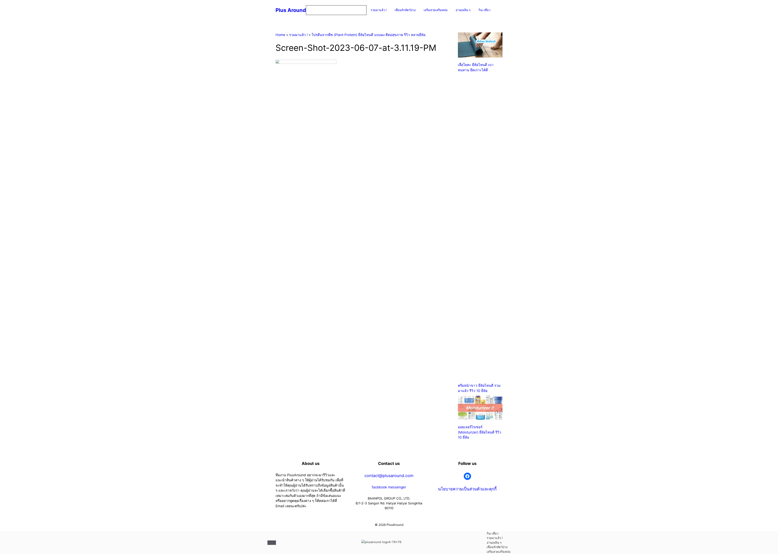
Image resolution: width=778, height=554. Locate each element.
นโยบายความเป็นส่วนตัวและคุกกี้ (467, 489)
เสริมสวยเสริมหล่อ (436, 10)
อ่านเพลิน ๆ (463, 10)
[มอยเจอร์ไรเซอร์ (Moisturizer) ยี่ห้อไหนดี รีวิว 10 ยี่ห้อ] (480, 408)
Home (280, 35)
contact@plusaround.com (388, 475)
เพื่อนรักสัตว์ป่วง (405, 10)
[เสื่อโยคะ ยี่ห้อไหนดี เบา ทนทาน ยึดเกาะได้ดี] (480, 45)
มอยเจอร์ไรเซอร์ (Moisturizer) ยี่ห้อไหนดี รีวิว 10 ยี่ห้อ (479, 432)
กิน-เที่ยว (484, 10)
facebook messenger (389, 487)
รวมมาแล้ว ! (379, 10)
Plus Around (291, 10)
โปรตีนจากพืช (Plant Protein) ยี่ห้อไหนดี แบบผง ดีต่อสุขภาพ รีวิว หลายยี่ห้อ (368, 35)
